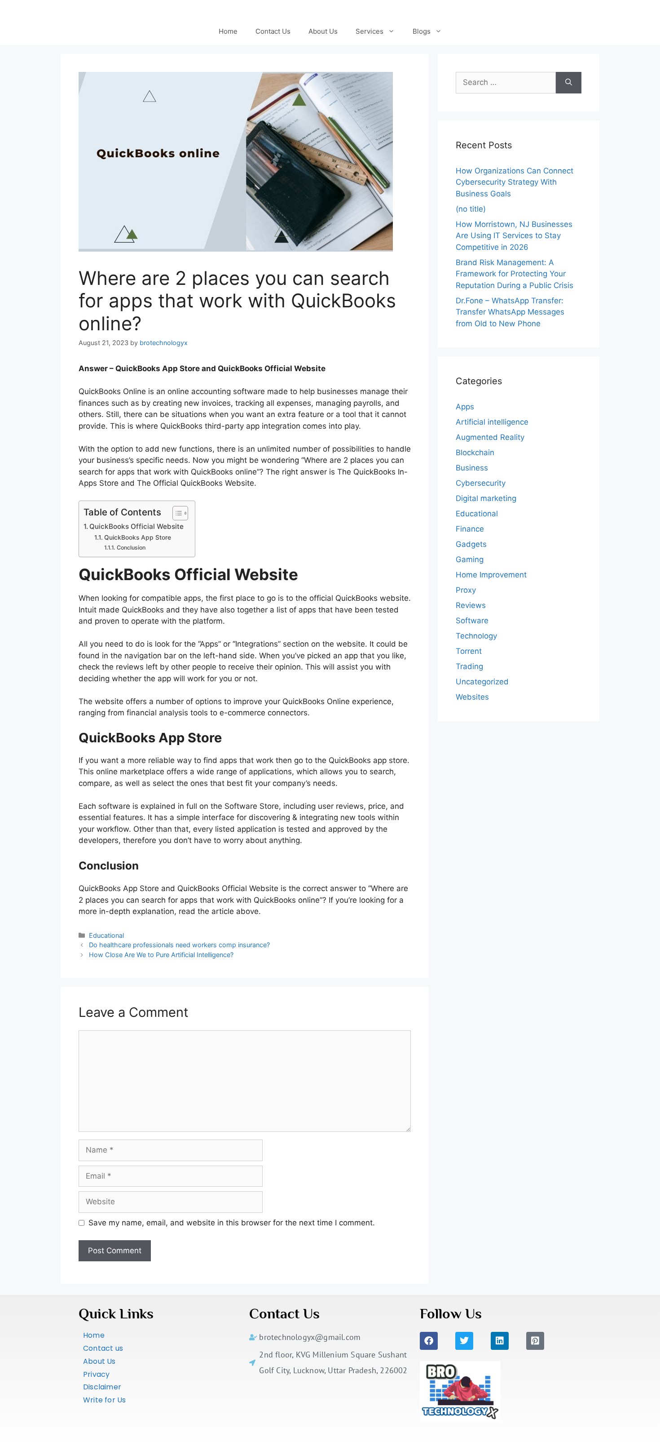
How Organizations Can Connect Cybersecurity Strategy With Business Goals (514, 182)
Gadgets (471, 544)
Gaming (470, 559)
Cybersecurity (481, 483)
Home (228, 31)
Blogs (422, 31)
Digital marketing (486, 498)
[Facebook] (429, 1341)
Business (472, 467)
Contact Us (272, 31)
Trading (469, 666)
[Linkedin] (500, 1341)
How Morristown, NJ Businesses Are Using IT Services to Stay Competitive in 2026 (514, 236)
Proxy (466, 589)
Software (472, 620)
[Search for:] (506, 82)
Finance (470, 528)
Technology (476, 635)
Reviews (471, 605)
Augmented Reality (490, 437)
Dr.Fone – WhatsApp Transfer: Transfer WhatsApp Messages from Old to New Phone (510, 312)
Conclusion (131, 547)
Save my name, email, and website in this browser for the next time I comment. (231, 1222)
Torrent (469, 651)
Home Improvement (491, 574)
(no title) (471, 208)
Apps (465, 406)
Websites (472, 696)
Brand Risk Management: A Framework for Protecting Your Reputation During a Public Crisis (514, 274)
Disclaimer (102, 1387)
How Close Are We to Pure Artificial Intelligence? (161, 954)
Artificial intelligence (492, 421)
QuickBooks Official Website (136, 526)
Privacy (96, 1374)
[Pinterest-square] (535, 1341)
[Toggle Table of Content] (176, 513)
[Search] (568, 82)
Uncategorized (482, 681)
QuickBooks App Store (137, 537)
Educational (106, 935)
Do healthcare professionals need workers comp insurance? (179, 945)
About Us (323, 31)
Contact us (103, 1348)
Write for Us (104, 1400)
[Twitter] (464, 1341)
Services (369, 31)
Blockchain (475, 452)
